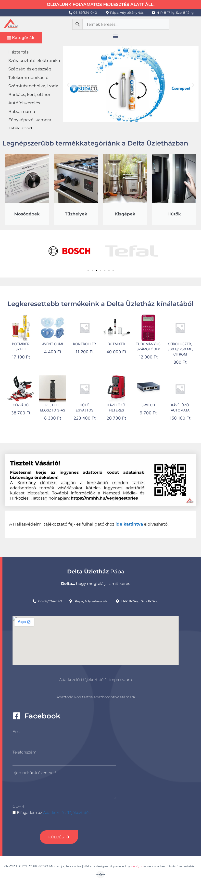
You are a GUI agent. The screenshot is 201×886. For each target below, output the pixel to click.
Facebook (42, 716)
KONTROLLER (84, 344)
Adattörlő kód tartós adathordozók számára (95, 697)
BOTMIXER (116, 344)
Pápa (95, 571)
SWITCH (148, 405)
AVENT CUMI (52, 344)
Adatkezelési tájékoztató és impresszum (95, 679)
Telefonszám (25, 752)
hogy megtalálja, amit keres (95, 583)
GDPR (18, 806)
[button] (115, 36)
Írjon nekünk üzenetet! (34, 772)
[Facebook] (17, 716)
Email (18, 731)
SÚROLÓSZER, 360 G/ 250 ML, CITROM (180, 349)
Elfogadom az (54, 812)
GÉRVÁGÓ (21, 405)
